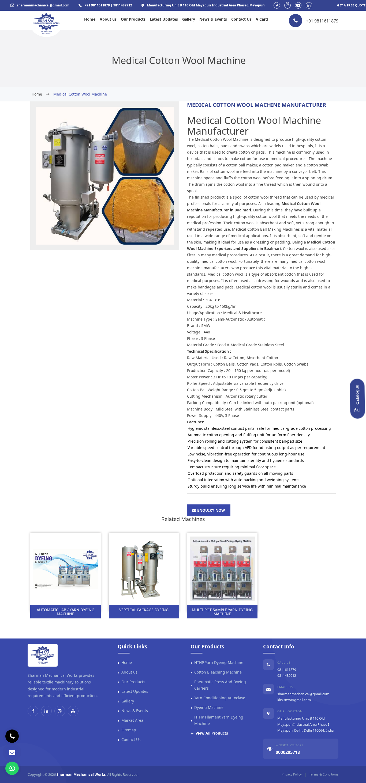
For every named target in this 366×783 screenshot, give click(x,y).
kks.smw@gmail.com (294, 699)
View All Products (209, 733)
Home (89, 19)
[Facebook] (33, 711)
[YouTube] (73, 711)
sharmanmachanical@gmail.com (303, 693)
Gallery (188, 19)
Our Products (133, 19)
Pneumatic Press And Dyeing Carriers (218, 685)
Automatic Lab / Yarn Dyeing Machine (65, 611)
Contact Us (241, 19)
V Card (262, 19)
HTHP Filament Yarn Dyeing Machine (217, 720)
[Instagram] (59, 711)
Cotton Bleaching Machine (216, 672)
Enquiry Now (210, 510)
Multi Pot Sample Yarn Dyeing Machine (222, 611)
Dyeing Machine (207, 707)
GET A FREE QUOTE (351, 5)
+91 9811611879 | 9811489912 (108, 5)
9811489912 (286, 675)
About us (108, 19)
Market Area (130, 720)
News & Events (213, 19)
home (37, 94)
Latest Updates (164, 19)
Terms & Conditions (323, 774)
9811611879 (286, 669)
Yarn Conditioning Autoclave (218, 698)
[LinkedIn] (46, 711)
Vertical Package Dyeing (144, 609)
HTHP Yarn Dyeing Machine (217, 662)
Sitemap (127, 730)
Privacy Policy (292, 774)
